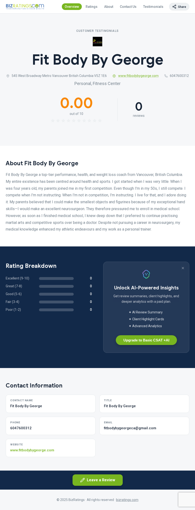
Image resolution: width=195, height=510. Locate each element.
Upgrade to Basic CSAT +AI (146, 340)
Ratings (92, 7)
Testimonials (153, 7)
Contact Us (128, 7)
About (108, 7)
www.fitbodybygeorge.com (138, 76)
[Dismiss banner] (183, 268)
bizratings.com (127, 500)
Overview (72, 7)
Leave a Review (101, 480)
